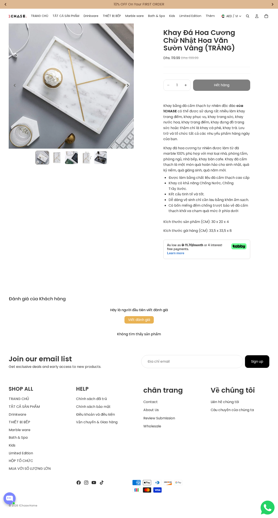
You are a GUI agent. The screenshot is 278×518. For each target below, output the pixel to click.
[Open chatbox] (9, 498)
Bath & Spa (18, 437)
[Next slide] (272, 4)
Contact (150, 401)
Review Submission (159, 418)
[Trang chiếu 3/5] (71, 157)
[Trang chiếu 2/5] (56, 157)
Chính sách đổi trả (91, 398)
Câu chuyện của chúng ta (232, 409)
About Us (151, 409)
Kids (12, 445)
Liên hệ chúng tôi (225, 401)
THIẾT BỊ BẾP (19, 422)
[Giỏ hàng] (266, 16)
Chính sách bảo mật (93, 406)
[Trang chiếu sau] (129, 86)
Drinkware (17, 414)
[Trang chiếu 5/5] (100, 157)
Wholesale (152, 426)
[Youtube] (93, 482)
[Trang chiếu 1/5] (42, 157)
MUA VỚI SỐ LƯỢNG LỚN (30, 468)
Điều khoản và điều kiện (95, 414)
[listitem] (210, 16)
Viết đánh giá (139, 319)
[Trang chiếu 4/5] (85, 157)
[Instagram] (86, 482)
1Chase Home (28, 505)
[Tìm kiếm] (247, 16)
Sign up (257, 361)
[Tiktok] (101, 482)
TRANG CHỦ (19, 398)
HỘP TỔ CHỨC (21, 460)
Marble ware (19, 429)
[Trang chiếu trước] (13, 86)
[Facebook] (78, 482)
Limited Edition (21, 452)
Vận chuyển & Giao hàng (96, 422)
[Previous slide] (5, 4)
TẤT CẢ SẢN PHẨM (24, 406)
